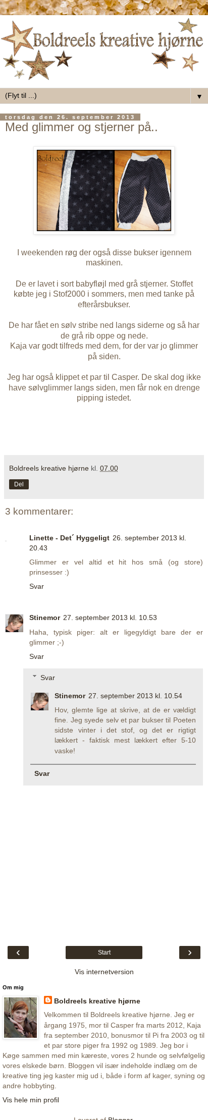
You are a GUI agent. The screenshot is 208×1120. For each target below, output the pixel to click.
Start (104, 952)
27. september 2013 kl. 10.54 (135, 696)
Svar (36, 586)
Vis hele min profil (31, 1100)
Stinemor (44, 617)
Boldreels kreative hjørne (97, 1001)
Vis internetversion (104, 972)
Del (19, 484)
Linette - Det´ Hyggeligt (69, 538)
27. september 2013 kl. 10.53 (110, 617)
